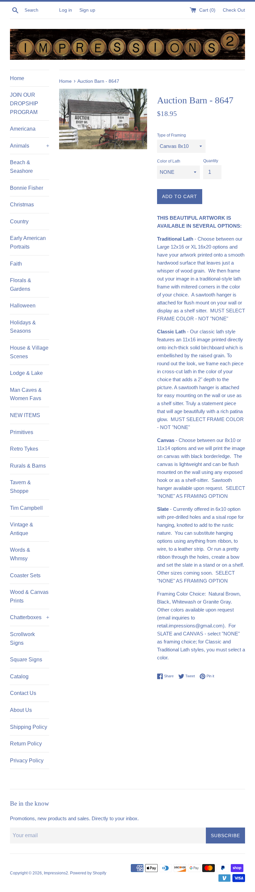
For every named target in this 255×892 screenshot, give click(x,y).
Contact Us (23, 693)
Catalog (19, 676)
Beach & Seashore (21, 167)
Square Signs (26, 659)
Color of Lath (168, 161)
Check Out (234, 10)
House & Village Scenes (29, 352)
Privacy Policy (26, 760)
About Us (21, 710)
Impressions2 (56, 873)
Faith (16, 264)
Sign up (87, 10)
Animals (29, 146)
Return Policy (26, 743)
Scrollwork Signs (22, 638)
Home (17, 78)
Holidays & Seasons (23, 327)
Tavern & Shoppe (20, 487)
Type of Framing (171, 135)
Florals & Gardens (20, 285)
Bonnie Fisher (26, 188)
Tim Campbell (26, 508)
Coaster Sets (25, 575)
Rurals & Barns (28, 466)
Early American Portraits (28, 242)
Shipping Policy (28, 727)
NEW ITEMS (25, 415)
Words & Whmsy (20, 554)
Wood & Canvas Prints (29, 596)
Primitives (21, 432)
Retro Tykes (24, 449)
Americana (23, 129)
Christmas (22, 204)
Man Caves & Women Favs (26, 394)
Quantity (210, 161)
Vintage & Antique (21, 529)
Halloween (23, 305)
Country (19, 221)
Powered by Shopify (88, 873)
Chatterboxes (29, 617)
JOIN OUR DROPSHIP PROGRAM (24, 103)
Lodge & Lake (26, 373)
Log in (65, 10)
